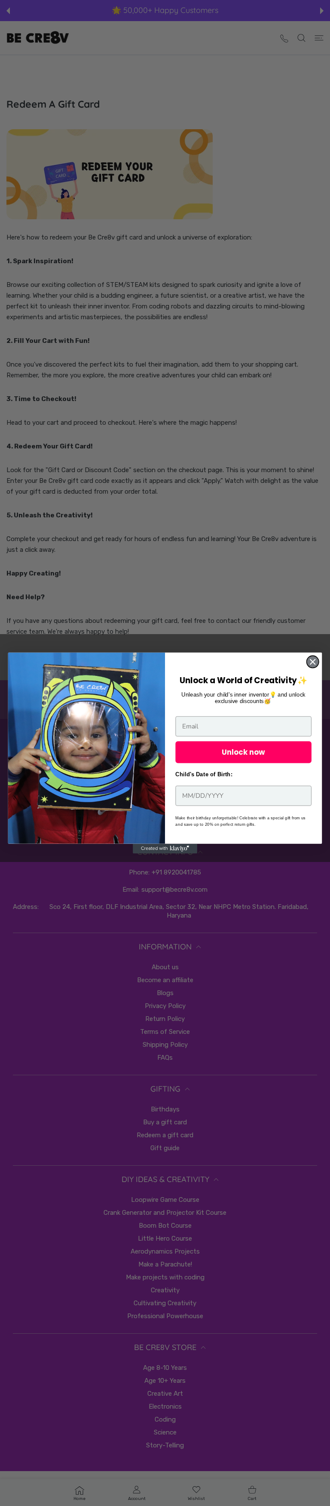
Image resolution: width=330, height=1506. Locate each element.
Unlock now (243, 752)
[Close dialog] (313, 662)
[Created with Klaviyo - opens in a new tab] (165, 848)
